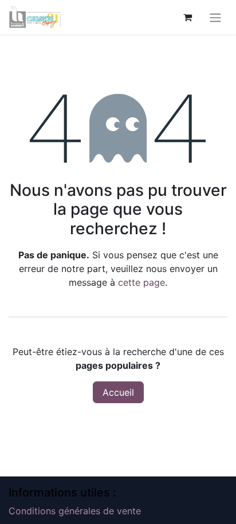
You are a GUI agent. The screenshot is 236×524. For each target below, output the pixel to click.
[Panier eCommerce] (187, 17)
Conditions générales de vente (75, 511)
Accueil (118, 392)
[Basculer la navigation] (215, 17)
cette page (141, 282)
